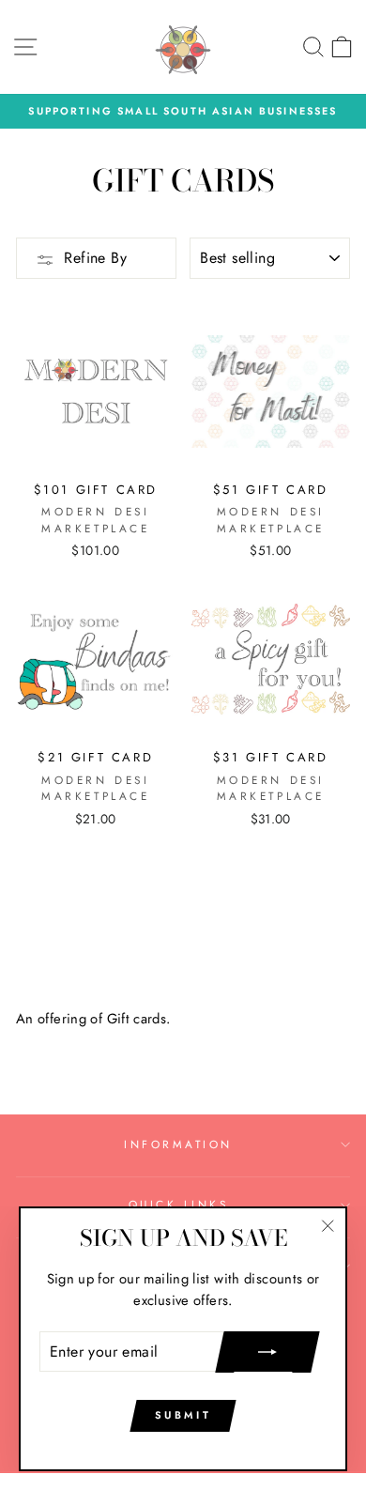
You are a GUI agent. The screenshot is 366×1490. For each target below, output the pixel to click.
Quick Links (179, 1204)
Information (178, 1144)
